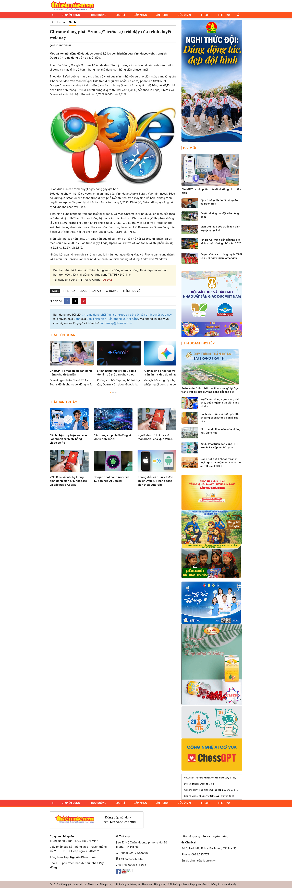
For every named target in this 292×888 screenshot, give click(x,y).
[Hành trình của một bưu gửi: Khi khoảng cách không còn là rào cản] (189, 417)
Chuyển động (71, 15)
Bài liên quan (63, 335)
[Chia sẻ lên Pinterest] (83, 301)
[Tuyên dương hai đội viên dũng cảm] (189, 216)
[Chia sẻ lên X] (75, 301)
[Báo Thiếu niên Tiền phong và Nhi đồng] (72, 5)
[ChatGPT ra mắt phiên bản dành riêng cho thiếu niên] (210, 169)
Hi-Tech (205, 15)
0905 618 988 (126, 822)
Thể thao (224, 15)
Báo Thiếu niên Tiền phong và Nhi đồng (112, 318)
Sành (72, 22)
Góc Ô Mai (184, 15)
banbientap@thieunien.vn (116, 323)
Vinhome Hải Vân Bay (214, 790)
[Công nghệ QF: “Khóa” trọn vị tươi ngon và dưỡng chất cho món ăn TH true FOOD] (189, 462)
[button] (238, 15)
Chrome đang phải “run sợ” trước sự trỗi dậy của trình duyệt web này (127, 314)
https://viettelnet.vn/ (209, 796)
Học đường (98, 15)
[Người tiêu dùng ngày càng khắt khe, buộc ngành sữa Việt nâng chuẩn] (189, 402)
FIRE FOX (69, 290)
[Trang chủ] (53, 22)
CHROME (112, 290)
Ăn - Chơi (162, 15)
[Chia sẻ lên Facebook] (67, 301)
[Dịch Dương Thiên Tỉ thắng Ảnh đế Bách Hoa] (189, 203)
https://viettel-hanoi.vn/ (216, 777)
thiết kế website (200, 784)
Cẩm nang (140, 15)
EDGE (83, 290)
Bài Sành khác (64, 402)
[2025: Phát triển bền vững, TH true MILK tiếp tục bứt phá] (189, 447)
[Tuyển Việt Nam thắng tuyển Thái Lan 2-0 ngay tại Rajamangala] (189, 258)
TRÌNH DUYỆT (132, 290)
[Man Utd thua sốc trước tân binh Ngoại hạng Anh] (189, 229)
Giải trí (120, 15)
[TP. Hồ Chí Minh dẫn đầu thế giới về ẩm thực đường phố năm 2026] (189, 243)
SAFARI (96, 290)
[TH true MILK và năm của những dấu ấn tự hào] (189, 432)
